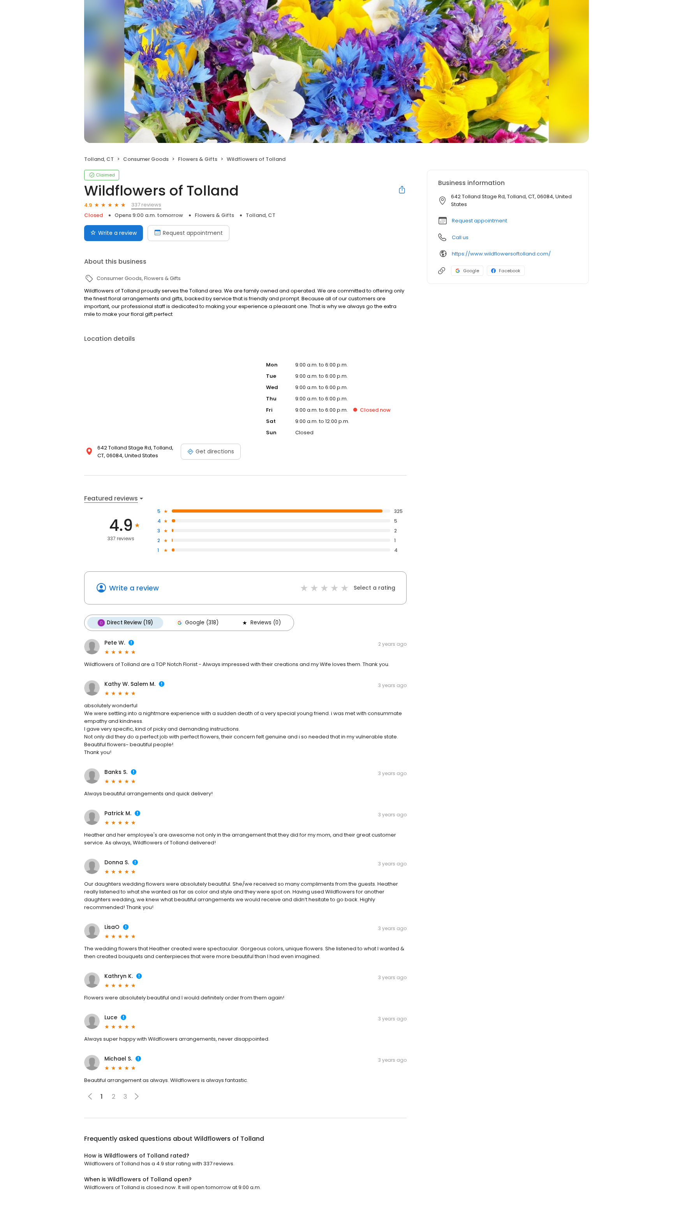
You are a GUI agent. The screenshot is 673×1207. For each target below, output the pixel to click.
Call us (460, 237)
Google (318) (201, 622)
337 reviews (146, 204)
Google (471, 271)
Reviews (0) (265, 622)
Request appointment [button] (479, 220)
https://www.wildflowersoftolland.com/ (501, 253)
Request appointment (193, 233)
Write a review (117, 233)
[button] (136, 1096)
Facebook (509, 271)
